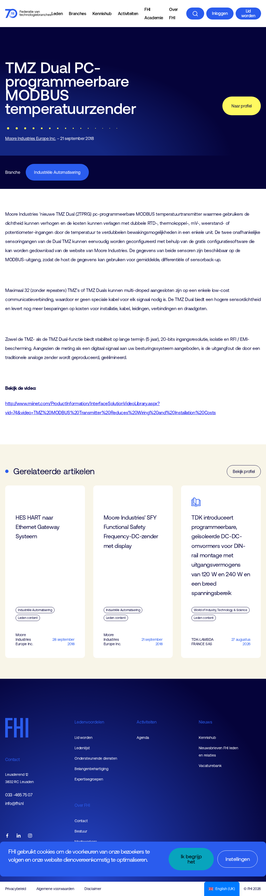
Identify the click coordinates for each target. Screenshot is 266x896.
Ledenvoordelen (89, 722)
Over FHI (173, 13)
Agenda (143, 737)
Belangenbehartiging (91, 769)
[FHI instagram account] (30, 836)
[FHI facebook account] (7, 836)
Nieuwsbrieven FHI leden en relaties (218, 751)
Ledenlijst (82, 748)
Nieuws (205, 722)
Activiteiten (128, 13)
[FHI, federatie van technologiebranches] (28, 13)
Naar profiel (241, 106)
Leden (57, 13)
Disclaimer (92, 889)
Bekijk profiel (244, 471)
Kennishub (102, 13)
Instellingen (237, 859)
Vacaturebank (210, 766)
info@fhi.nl (14, 803)
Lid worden (248, 13)
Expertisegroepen (89, 779)
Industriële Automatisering (57, 172)
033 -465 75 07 (18, 795)
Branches (77, 13)
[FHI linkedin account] (19, 836)
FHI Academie (153, 13)
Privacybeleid (15, 889)
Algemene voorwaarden (55, 889)
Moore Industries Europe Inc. (30, 138)
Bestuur (81, 831)
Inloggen (220, 13)
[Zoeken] (195, 14)
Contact (12, 759)
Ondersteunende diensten (96, 758)
